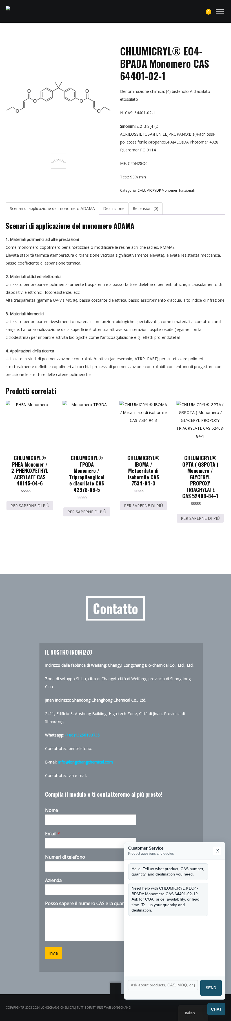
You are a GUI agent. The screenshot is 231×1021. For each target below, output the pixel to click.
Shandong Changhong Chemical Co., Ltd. (109, 700)
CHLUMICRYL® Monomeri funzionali (166, 190)
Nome (51, 810)
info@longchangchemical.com (85, 762)
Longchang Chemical (58, 1007)
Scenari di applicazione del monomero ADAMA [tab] (52, 208)
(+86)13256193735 (82, 735)
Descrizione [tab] (114, 208)
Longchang (121, 1007)
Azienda (53, 880)
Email (52, 834)
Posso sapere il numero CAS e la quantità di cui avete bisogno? (113, 903)
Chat (216, 1009)
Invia (53, 953)
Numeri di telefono (65, 857)
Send (211, 988)
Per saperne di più (29, 505)
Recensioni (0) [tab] (145, 208)
